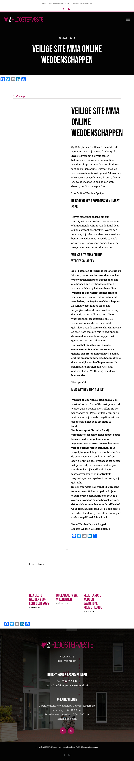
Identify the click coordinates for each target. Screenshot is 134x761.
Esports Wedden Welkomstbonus (90, 528)
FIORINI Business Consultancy (87, 747)
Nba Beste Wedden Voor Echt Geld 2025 (39, 599)
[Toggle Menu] (128, 19)
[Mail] (71, 730)
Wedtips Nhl (78, 382)
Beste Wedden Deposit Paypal (88, 524)
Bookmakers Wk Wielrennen (67, 597)
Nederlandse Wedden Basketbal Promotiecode (92, 601)
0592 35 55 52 (69, 681)
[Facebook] (63, 730)
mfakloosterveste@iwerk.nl (81, 3)
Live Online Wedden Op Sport (88, 193)
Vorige (20, 96)
